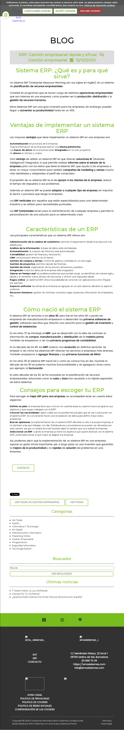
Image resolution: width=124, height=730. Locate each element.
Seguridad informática (24, 545)
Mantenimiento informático (27, 532)
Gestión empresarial (22, 539)
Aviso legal (106, 723)
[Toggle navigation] (5, 15)
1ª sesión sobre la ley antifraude (30, 590)
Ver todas (76, 502)
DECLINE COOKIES (90, 11)
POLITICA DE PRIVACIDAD (34, 699)
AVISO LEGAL (34, 695)
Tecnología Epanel (21, 548)
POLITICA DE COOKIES (34, 702)
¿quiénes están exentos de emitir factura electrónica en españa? (47, 597)
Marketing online (21, 536)
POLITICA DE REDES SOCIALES (35, 706)
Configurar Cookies (37, 11)
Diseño (16, 523)
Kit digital (17, 529)
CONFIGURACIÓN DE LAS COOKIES (35, 709)
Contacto (23, 468)
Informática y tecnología (25, 526)
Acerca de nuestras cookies (99, 5)
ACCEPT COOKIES (65, 11)
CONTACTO (35, 662)
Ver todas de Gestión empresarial (37, 502)
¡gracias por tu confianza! (25, 593)
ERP (35, 658)
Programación (19, 542)
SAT (35, 655)
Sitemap (106, 720)
